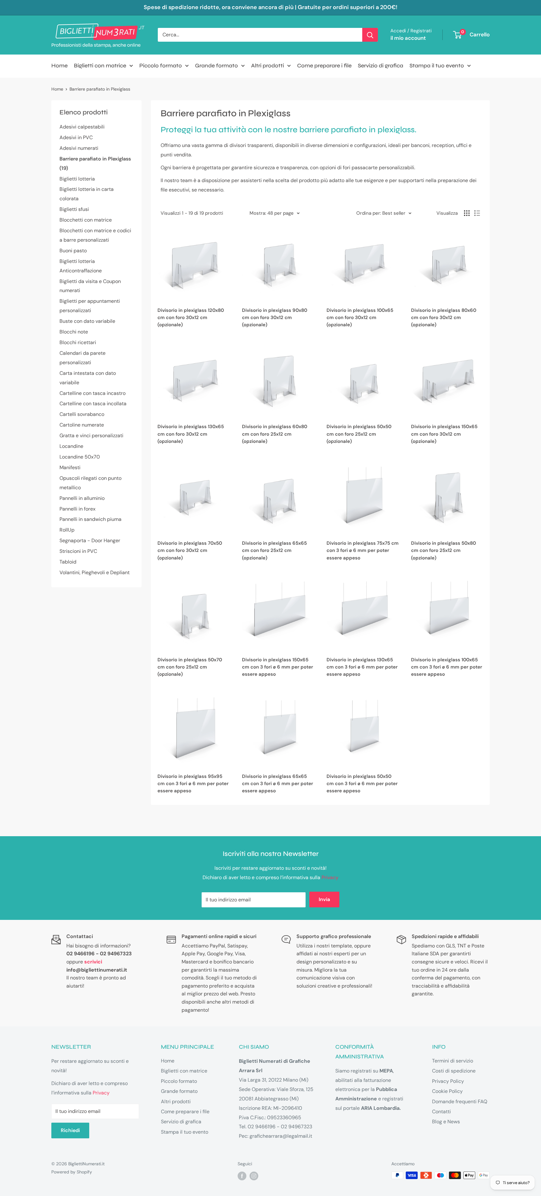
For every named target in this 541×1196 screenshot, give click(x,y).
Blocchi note (73, 331)
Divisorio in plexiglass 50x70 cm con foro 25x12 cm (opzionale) (189, 667)
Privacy (330, 877)
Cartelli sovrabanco (81, 414)
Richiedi (70, 1130)
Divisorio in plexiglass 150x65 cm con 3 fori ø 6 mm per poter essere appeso (277, 667)
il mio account (408, 37)
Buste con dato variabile (87, 321)
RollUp (67, 530)
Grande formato (216, 65)
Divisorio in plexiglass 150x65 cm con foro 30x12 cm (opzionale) (444, 433)
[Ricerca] (370, 35)
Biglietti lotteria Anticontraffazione (80, 266)
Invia (324, 899)
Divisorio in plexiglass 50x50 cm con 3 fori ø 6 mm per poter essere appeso (362, 783)
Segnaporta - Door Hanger (89, 540)
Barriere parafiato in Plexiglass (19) (95, 163)
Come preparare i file (324, 65)
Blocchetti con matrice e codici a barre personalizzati (95, 235)
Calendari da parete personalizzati (82, 358)
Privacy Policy (448, 1081)
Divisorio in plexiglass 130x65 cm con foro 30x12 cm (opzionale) (190, 433)
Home (59, 65)
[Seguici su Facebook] (242, 1176)
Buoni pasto (73, 250)
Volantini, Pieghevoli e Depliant (94, 572)
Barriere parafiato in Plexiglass (100, 89)
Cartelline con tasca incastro (92, 393)
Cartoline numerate (81, 425)
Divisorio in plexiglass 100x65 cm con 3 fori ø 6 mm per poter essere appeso (446, 667)
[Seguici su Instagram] (254, 1176)
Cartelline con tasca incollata (92, 403)
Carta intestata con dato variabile (87, 378)
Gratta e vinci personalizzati (91, 435)
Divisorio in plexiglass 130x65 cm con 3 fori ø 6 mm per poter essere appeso (362, 667)
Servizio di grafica (380, 65)
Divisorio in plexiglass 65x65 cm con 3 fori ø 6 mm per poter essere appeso (277, 783)
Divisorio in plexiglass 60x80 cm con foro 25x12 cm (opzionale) (274, 433)
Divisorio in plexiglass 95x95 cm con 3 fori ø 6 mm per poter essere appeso (193, 783)
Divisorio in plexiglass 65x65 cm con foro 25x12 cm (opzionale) (274, 550)
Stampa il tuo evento (437, 65)
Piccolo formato (160, 65)
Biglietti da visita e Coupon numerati (90, 286)
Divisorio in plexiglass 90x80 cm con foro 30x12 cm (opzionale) (274, 317)
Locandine (71, 446)
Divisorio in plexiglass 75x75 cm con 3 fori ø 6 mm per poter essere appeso (363, 550)
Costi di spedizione (454, 1070)
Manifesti (69, 467)
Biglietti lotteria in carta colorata (86, 194)
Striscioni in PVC (78, 551)
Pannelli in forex (77, 509)
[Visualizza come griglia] (467, 213)
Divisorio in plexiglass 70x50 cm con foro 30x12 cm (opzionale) (189, 550)
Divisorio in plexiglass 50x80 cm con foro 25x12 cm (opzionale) (443, 550)
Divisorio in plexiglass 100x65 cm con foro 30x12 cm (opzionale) (360, 317)
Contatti (441, 1111)
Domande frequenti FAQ (459, 1101)
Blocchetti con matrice (85, 220)
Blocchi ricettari (77, 342)
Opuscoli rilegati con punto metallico (90, 483)
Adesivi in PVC (76, 137)
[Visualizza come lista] (477, 213)
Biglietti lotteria (77, 179)
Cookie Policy (447, 1091)
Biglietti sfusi (74, 209)
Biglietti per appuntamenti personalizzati (89, 306)
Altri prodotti (267, 65)
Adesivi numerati (78, 148)
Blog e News (446, 1121)
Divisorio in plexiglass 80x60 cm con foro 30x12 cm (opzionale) (443, 317)
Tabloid (67, 562)
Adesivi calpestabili (82, 126)
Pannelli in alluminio (82, 498)
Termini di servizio (452, 1060)
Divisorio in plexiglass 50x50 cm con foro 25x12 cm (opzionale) (359, 433)
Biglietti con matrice (100, 65)
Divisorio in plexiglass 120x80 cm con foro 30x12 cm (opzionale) (190, 317)
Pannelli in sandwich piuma (90, 519)
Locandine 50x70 (79, 457)
